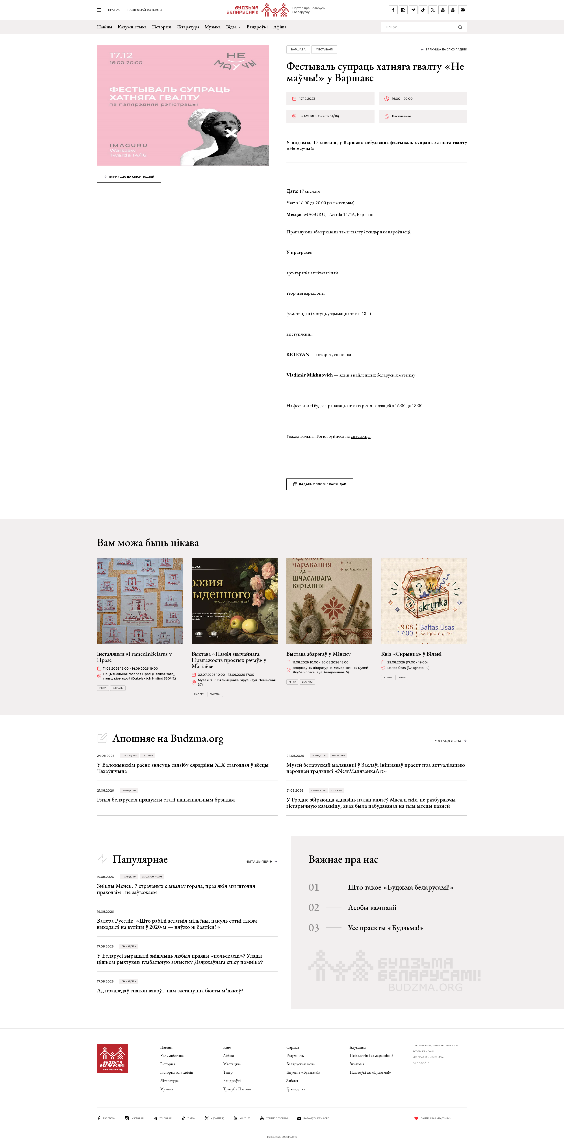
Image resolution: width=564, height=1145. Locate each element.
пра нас (114, 9)
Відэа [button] (231, 27)
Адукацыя (358, 1047)
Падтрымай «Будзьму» (145, 9)
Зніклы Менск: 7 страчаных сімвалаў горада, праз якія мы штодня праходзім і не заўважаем (176, 889)
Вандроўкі (257, 27)
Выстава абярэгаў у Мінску (318, 653)
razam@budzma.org (316, 1118)
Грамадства (129, 755)
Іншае (402, 677)
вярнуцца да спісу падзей (131, 176)
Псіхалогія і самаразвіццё (371, 1055)
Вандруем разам (152, 876)
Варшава (298, 49)
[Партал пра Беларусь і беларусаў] (276, 10)
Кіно (227, 1047)
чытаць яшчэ (448, 741)
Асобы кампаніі (372, 907)
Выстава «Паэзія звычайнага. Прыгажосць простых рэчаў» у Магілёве (229, 660)
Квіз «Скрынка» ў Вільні (411, 653)
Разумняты (295, 1055)
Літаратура (187, 27)
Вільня (388, 677)
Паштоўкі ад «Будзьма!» (370, 1072)
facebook (109, 1118)
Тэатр (228, 1072)
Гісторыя (161, 27)
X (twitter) (217, 1118)
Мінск (292, 682)
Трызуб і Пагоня (237, 1088)
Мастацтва (338, 755)
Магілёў (199, 694)
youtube (245, 1118)
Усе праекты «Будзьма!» (386, 927)
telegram (166, 1118)
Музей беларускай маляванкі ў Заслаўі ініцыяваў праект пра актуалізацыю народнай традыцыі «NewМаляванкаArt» (375, 768)
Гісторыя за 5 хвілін (176, 1072)
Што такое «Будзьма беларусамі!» (401, 887)
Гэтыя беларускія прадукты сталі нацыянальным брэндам (166, 799)
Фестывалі (324, 49)
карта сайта (421, 1062)
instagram (137, 1118)
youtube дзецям (277, 1118)
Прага (102, 688)
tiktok (191, 1118)
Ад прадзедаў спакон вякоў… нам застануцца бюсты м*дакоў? (170, 990)
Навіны (104, 27)
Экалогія (357, 1063)
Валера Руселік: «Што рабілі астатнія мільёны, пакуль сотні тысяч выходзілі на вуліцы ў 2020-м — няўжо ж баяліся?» (177, 924)
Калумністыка (132, 27)
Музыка (213, 27)
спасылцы (361, 436)
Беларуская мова (300, 1063)
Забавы (292, 1080)
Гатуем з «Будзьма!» (303, 1072)
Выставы (118, 688)
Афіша (279, 27)
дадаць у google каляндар (322, 484)
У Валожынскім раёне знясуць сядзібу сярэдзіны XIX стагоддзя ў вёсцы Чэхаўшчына (183, 768)
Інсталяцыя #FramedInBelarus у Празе (134, 657)
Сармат (292, 1047)
